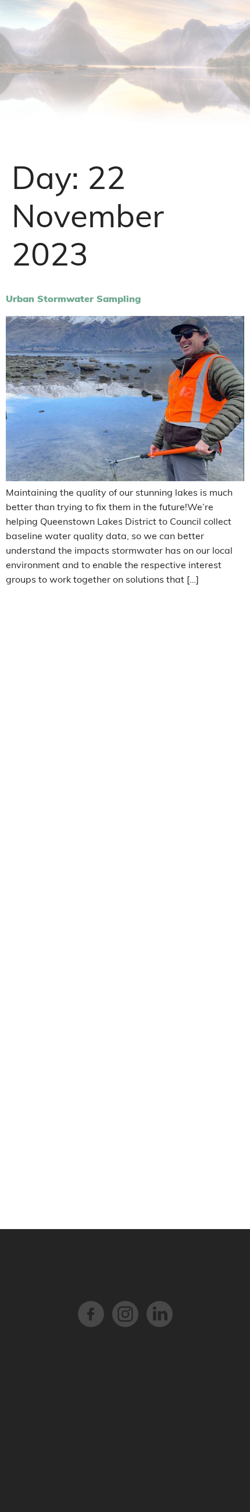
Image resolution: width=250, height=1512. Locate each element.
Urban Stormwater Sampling (73, 298)
